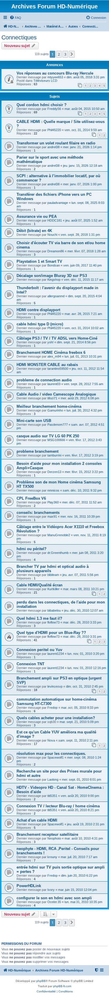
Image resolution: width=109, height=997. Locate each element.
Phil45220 (54, 130)
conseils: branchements (38, 512)
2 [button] (59, 54)
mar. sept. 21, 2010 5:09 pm (79, 722)
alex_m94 (54, 356)
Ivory (51, 889)
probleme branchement (37, 451)
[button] (72, 54)
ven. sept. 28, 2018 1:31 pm (80, 234)
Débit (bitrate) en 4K (34, 231)
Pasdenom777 (57, 424)
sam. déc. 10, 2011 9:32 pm (82, 490)
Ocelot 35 (54, 902)
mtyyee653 (55, 77)
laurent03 (53, 384)
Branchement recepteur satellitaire (47, 834)
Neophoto (54, 838)
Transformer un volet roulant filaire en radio (56, 143)
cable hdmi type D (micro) (40, 324)
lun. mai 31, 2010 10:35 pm (83, 902)
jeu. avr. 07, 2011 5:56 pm (80, 575)
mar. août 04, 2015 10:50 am (85, 108)
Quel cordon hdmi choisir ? (42, 105)
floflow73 (53, 622)
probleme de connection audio (44, 380)
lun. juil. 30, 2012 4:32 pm (84, 410)
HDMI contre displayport (38, 310)
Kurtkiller (53, 589)
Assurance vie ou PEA (37, 216)
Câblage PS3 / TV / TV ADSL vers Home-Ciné (57, 338)
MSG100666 (56, 440)
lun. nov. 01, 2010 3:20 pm (85, 653)
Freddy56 (54, 108)
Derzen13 (54, 472)
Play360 (53, 502)
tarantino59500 (57, 368)
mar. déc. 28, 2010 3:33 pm (82, 622)
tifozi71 (52, 398)
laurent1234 (55, 653)
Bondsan (53, 265)
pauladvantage (57, 202)
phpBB (41, 981)
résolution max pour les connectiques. (51, 753)
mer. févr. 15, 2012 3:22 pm (84, 472)
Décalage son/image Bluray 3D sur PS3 (52, 275)
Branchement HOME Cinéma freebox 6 (51, 352)
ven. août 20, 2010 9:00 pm (80, 795)
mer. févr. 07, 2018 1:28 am (86, 251)
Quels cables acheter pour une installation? (56, 718)
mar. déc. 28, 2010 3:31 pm (82, 636)
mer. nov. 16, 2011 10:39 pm (80, 516)
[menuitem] (15, 17)
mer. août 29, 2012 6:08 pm (80, 398)
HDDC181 (54, 220)
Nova (51, 740)
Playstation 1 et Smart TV (39, 261)
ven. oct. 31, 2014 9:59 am (83, 130)
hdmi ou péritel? (32, 549)
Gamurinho (55, 410)
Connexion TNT (30, 664)
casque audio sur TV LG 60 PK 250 (48, 436)
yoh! (50, 342)
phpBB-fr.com (62, 986)
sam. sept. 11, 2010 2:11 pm (78, 740)
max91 (52, 516)
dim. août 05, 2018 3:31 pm (86, 77)
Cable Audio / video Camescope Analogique (56, 394)
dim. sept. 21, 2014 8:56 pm (76, 342)
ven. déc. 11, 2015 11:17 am (83, 279)
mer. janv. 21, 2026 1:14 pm (82, 147)
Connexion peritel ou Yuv (39, 650)
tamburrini (54, 455)
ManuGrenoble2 (58, 535)
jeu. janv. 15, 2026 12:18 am (82, 165)
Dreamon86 (55, 251)
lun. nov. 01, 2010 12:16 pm (86, 668)
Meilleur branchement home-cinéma (49, 406)
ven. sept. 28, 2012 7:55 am (83, 384)
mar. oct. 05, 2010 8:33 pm (80, 707)
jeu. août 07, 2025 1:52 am (84, 220)
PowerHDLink (29, 886)
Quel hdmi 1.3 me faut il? (39, 618)
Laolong (52, 779)
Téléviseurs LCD (45, 80)
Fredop (52, 707)
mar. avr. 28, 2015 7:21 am (83, 314)
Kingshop (53, 279)
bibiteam (53, 575)
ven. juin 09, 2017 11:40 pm (82, 265)
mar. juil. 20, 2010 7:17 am (79, 857)
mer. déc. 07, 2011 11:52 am (82, 502)
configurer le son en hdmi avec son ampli (54, 898)
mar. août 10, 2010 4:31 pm (84, 838)
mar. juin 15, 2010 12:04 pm (77, 889)
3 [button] (65, 54)
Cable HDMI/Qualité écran (39, 585)
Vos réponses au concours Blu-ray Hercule (55, 73)
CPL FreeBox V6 (31, 498)
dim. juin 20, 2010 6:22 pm (79, 875)
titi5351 (52, 795)
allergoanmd (56, 296)
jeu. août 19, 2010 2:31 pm (85, 824)
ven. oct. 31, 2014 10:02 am (84, 328)
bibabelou (54, 610)
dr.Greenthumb (58, 552)
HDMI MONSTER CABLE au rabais (47, 364)
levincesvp (54, 686)
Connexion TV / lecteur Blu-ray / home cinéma (58, 806)
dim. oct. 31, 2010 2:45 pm (84, 686)
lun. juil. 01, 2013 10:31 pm (83, 356)
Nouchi (52, 234)
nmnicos (53, 490)
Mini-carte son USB (34, 420)
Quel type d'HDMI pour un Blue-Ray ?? (51, 632)
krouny (52, 857)
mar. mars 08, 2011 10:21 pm (83, 589)
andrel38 (53, 147)
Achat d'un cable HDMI (37, 820)
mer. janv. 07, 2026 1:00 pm (82, 184)
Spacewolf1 (55, 757)
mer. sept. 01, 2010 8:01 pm (81, 779)
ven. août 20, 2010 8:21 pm (80, 810)
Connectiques (19, 37)
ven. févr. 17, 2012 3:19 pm (84, 455)
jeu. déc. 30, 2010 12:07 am (83, 610)
